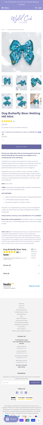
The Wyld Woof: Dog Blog (21, 322)
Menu (6, 8)
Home (3, 29)
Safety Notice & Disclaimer (21, 324)
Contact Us (21, 308)
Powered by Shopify (33, 413)
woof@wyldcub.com (21, 357)
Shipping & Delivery (21, 310)
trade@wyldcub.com (21, 362)
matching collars (16, 215)
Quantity (4, 136)
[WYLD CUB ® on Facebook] (17, 393)
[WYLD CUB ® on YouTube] (26, 393)
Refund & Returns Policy (21, 312)
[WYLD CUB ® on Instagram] (21, 393)
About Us (21, 305)
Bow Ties (32, 215)
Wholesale (21, 303)
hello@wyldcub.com (21, 353)
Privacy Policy (21, 326)
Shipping (11, 127)
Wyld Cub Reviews (21, 318)
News (21, 316)
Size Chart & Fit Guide (21, 320)
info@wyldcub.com (21, 348)
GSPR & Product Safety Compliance (21, 331)
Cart (39, 8)
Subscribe (35, 382)
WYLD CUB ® (23, 413)
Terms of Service (21, 328)
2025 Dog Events (21, 314)
